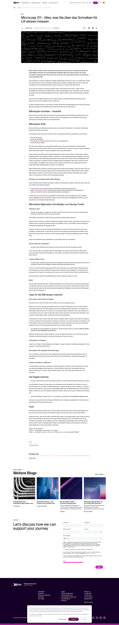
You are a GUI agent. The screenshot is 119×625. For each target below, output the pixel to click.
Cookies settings (62, 619)
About (90, 2)
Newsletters (88, 599)
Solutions (79, 2)
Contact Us (88, 595)
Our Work (41, 597)
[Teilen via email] (92, 28)
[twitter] (93, 617)
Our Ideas (41, 599)
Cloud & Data (44, 2)
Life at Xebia (88, 597)
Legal (63, 591)
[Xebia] (16, 3)
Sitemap (64, 600)
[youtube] (100, 617)
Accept (73, 619)
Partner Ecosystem (44, 595)
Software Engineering (34, 445)
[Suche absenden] (100, 3)
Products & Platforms (53, 2)
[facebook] (96, 617)
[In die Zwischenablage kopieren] (96, 28)
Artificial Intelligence (25, 2)
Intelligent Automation (35, 2)
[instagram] (104, 617)
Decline (84, 619)
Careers (86, 2)
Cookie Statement (67, 595)
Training (83, 2)
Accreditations (65, 599)
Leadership (87, 593)
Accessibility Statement (68, 597)
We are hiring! (88, 602)
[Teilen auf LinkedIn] (89, 28)
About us (87, 591)
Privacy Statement (67, 593)
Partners (75, 2)
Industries (71, 2)
